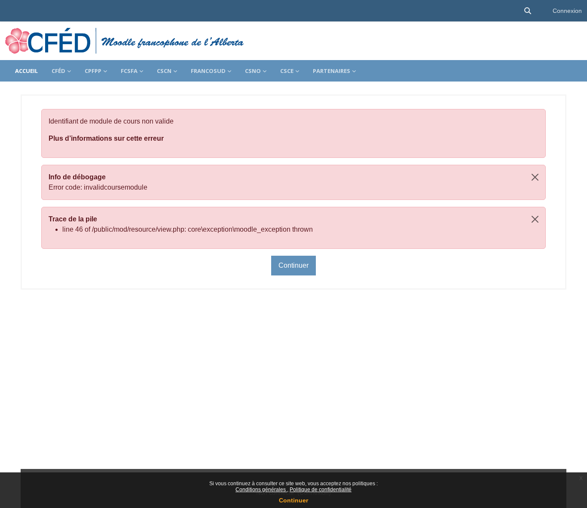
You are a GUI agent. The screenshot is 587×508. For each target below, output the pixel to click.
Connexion (567, 10)
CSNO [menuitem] (253, 71)
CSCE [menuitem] (287, 71)
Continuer (293, 500)
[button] (527, 11)
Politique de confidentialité (321, 490)
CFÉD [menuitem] (58, 71)
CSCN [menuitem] (164, 71)
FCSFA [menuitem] (129, 71)
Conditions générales (261, 490)
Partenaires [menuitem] (331, 71)
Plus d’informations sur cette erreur (106, 138)
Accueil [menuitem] (26, 71)
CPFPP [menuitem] (93, 71)
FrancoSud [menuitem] (208, 71)
